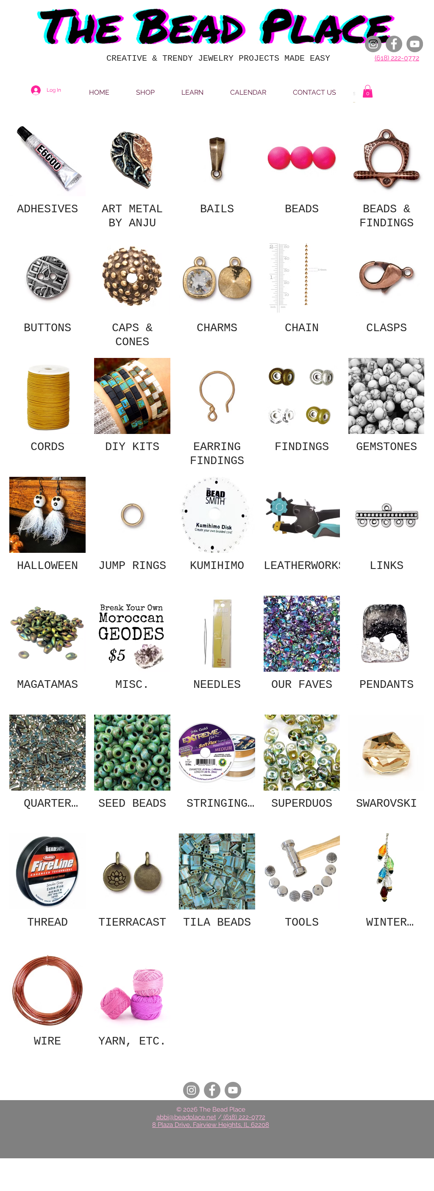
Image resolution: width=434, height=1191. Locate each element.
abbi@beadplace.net (186, 1117)
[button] (367, 91)
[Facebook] (394, 44)
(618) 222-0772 (397, 58)
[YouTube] (414, 44)
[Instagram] (373, 44)
